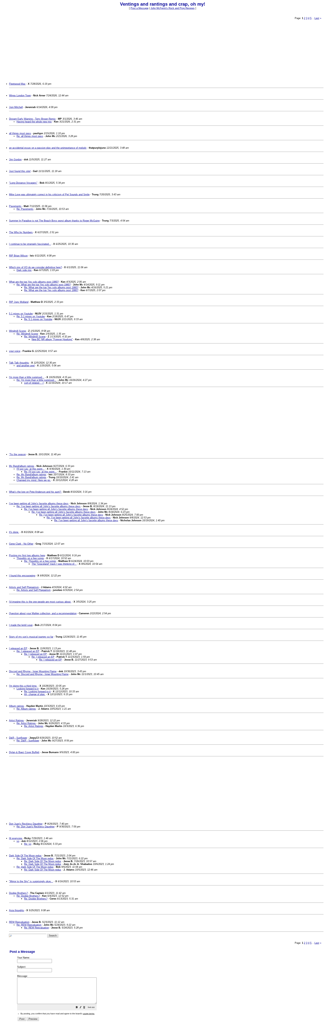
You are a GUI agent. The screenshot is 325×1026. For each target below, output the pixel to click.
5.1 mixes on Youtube (21, 313)
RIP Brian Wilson (18, 255)
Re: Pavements (25, 209)
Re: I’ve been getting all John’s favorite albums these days (48, 506)
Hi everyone (16, 838)
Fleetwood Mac (17, 83)
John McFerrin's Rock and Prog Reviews (172, 8)
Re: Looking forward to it (37, 691)
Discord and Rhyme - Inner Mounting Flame (32, 671)
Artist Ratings (16, 720)
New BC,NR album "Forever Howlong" (52, 339)
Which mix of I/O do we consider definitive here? (35, 267)
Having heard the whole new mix (34, 121)
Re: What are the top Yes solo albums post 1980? (44, 284)
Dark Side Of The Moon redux (25, 855)
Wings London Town (20, 95)
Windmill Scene (17, 331)
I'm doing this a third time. (23, 685)
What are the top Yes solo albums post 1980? (34, 281)
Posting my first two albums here (27, 555)
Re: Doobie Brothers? (28, 895)
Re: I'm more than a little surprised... (36, 380)
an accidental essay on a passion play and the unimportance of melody (48, 147)
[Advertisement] (122, 49)
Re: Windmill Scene (27, 333)
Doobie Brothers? (18, 893)
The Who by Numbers (21, 232)
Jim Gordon (15, 159)
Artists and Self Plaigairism (24, 587)
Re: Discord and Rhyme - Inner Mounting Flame (42, 674)
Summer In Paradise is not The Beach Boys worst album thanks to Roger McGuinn (54, 220)
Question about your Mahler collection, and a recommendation (43, 613)
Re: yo (27, 844)
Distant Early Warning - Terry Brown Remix (32, 118)
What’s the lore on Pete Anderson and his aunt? (35, 491)
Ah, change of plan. (34, 694)
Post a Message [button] (139, 8)
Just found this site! (20, 171)
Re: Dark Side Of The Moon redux (35, 858)
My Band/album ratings (21, 466)
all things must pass (20, 133)
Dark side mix (24, 270)
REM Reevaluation (19, 922)
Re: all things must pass (30, 136)
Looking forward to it (28, 688)
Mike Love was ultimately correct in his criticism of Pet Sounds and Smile (49, 194)
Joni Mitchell (16, 107)
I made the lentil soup (21, 625)
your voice (14, 351)
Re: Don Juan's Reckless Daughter (36, 826)
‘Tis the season (17, 454)
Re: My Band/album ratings (31, 474)
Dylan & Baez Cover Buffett (24, 752)
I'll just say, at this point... (31, 468)
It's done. (14, 532)
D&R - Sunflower (18, 737)
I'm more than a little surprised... (26, 377)
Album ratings (16, 706)
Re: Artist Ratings (26, 723)
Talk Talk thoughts (19, 362)
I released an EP (18, 648)
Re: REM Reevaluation (29, 924)
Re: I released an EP (28, 651)
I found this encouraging (22, 575)
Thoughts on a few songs (30, 558)
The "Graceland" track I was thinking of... (54, 563)
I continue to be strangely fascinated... (30, 244)
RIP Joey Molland (18, 302)
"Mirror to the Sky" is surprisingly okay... (31, 881)
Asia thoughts (16, 910)
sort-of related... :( (34, 382)
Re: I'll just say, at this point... (40, 471)
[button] (76, 1007)
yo (18, 841)
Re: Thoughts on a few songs (40, 561)
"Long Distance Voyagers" (23, 182)
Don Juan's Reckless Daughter (26, 823)
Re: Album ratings (26, 708)
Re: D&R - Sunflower (28, 740)
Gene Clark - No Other (21, 543)
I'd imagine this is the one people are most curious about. (40, 601)
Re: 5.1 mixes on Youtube (31, 316)
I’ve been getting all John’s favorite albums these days (38, 503)
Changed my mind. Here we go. (34, 480)
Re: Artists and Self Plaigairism (34, 590)
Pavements (15, 206)
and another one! (26, 365)
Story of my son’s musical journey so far (31, 636)
